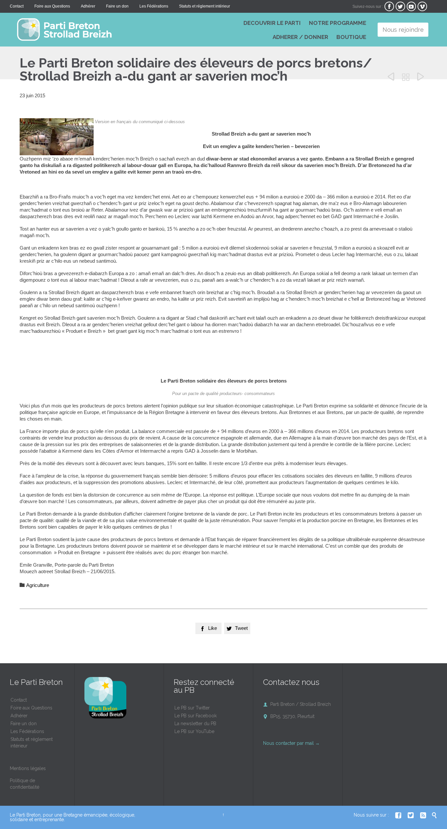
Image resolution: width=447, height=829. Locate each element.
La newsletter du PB (195, 723)
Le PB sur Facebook (195, 715)
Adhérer (18, 715)
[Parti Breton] (108, 29)
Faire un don (23, 723)
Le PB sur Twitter (192, 707)
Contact (18, 700)
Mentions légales (28, 768)
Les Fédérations (27, 731)
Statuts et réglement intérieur (31, 742)
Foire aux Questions (31, 707)
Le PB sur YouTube (194, 731)
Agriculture (37, 585)
